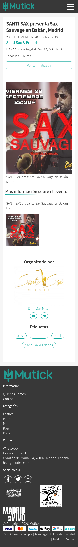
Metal (7, 423)
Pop (6, 428)
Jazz (20, 335)
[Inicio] (22, 6)
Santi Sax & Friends (39, 344)
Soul (58, 335)
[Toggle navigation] (70, 7)
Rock (6, 433)
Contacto (10, 398)
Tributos (39, 335)
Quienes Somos (14, 393)
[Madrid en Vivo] (51, 495)
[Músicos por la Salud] (14, 493)
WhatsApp (10, 448)
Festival (8, 413)
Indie (6, 418)
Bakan (11, 49)
